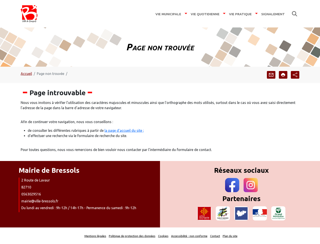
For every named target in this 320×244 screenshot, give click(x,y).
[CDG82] (241, 213)
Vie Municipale (168, 13)
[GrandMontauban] (278, 213)
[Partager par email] (271, 75)
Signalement (273, 13)
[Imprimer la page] (283, 75)
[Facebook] (232, 185)
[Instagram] (251, 185)
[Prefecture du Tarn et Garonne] (260, 213)
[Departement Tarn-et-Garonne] (223, 213)
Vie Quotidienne (205, 13)
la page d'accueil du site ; (124, 130)
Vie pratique (240, 13)
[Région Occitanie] (204, 213)
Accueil (26, 74)
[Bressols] (29, 14)
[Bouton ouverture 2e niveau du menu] (186, 13)
